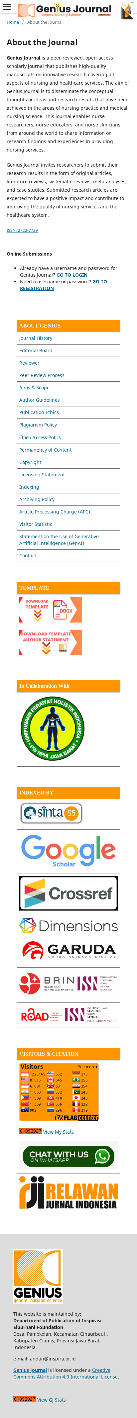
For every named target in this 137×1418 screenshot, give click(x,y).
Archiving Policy (37, 499)
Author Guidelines (39, 400)
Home (13, 22)
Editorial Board (36, 350)
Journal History (35, 338)
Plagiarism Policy (38, 424)
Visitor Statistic (35, 524)
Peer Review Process (42, 375)
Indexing (29, 487)
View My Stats (58, 1132)
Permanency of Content (45, 450)
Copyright (30, 462)
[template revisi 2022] (50, 621)
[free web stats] (30, 1132)
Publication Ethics (39, 412)
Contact (27, 555)
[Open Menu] (6, 6)
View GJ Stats (51, 1400)
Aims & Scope (34, 387)
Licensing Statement (42, 474)
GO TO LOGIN (72, 275)
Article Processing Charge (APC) (54, 511)
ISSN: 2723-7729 (22, 230)
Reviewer (29, 363)
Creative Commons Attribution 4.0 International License (65, 1373)
